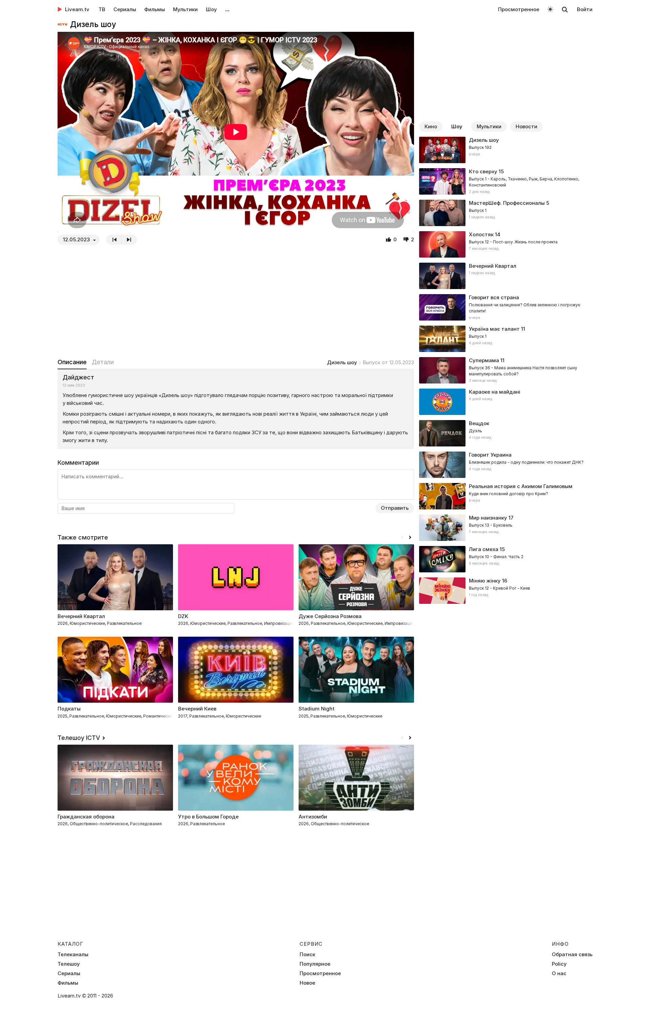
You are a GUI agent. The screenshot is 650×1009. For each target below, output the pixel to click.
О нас (559, 973)
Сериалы (124, 9)
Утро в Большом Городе (208, 816)
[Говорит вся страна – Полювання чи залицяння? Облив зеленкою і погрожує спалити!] (505, 307)
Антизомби (313, 816)
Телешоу (69, 964)
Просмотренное (518, 9)
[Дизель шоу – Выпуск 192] (505, 150)
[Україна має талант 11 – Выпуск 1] (505, 339)
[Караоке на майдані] (505, 402)
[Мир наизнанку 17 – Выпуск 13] (505, 527)
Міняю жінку (485, 580)
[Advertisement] (236, 301)
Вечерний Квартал (492, 266)
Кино (431, 126)
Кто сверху (483, 171)
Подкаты (69, 708)
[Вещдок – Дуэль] (505, 433)
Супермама (484, 360)
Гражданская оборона (86, 816)
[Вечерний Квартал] (505, 276)
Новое (307, 983)
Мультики (185, 9)
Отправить (395, 508)
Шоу (211, 9)
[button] (410, 537)
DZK (183, 616)
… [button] (227, 9)
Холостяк (481, 234)
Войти (584, 9)
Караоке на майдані (494, 392)
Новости (526, 126)
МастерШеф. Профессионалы (507, 203)
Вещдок (479, 423)
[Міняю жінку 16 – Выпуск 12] (505, 590)
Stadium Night (316, 708)
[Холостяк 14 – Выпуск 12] (505, 244)
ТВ (102, 9)
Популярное (315, 964)
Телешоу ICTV (79, 737)
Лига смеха (483, 549)
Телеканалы (73, 954)
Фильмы (154, 9)
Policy (559, 964)
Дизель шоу (342, 362)
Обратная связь (572, 954)
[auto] (550, 9)
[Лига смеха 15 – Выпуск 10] (505, 559)
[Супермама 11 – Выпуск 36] (505, 370)
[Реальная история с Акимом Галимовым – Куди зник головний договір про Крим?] (505, 496)
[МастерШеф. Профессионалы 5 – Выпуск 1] (505, 213)
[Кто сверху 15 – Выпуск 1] (505, 181)
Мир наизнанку (488, 517)
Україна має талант (494, 329)
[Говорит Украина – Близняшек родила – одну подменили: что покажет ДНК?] (505, 465)
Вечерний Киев (197, 708)
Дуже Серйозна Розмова (330, 616)
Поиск (307, 954)
